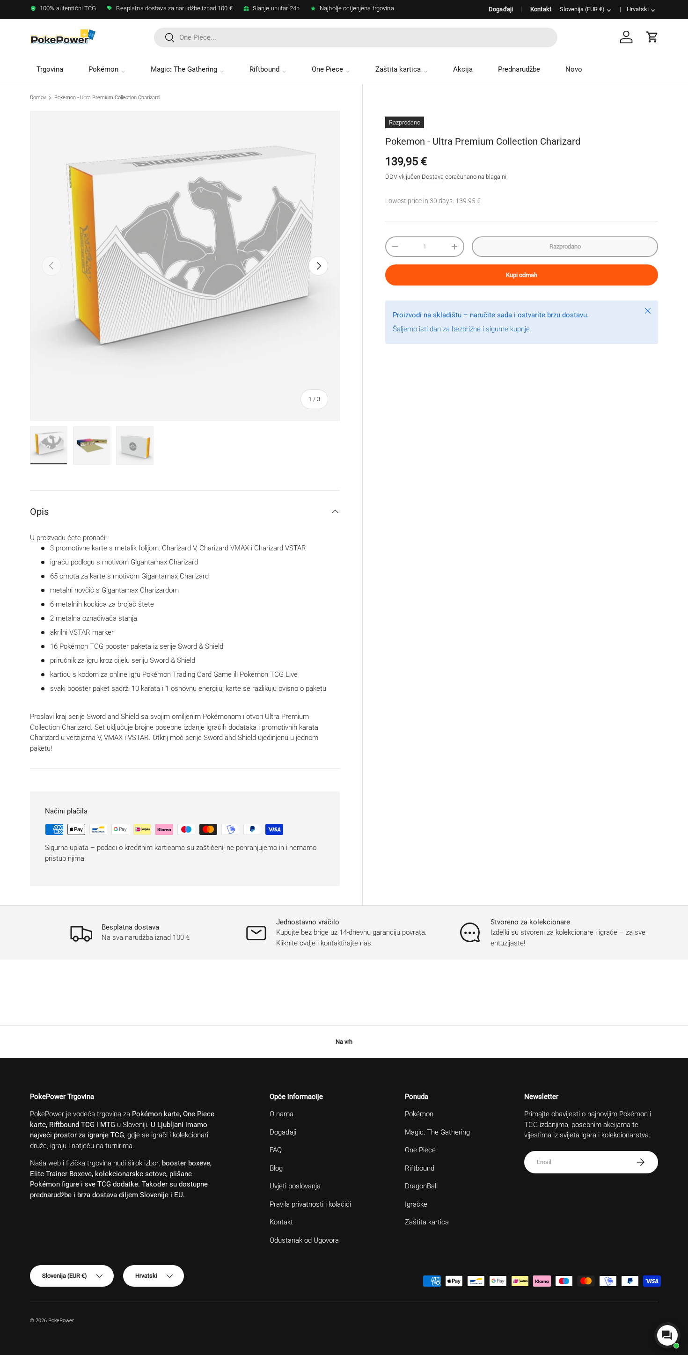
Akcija (463, 69)
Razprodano (565, 246)
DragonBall (421, 1186)
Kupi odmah (521, 274)
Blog (276, 1168)
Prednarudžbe (519, 69)
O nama (281, 1114)
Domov (38, 98)
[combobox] (355, 37)
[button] (652, 37)
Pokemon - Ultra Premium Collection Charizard (107, 98)
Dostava (433, 176)
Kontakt (540, 9)
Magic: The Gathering (184, 69)
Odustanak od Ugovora (304, 1240)
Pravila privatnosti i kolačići (310, 1204)
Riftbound (264, 69)
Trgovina (50, 69)
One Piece (327, 69)
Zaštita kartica (398, 69)
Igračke (416, 1204)
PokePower (60, 1321)
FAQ (276, 1150)
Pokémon (103, 69)
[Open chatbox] (667, 1335)
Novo (573, 69)
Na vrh (344, 1041)
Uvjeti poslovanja (295, 1186)
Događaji (501, 9)
